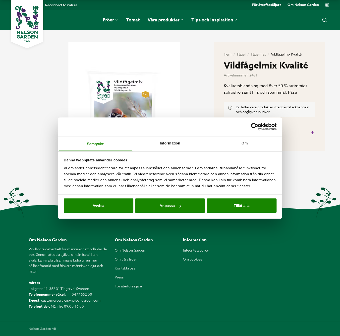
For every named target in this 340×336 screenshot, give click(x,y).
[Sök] (324, 20)
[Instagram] (327, 5)
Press (119, 277)
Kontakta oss (125, 268)
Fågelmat (258, 54)
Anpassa (167, 205)
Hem (227, 54)
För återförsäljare (267, 4)
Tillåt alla (241, 205)
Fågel (241, 54)
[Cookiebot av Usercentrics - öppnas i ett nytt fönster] (255, 127)
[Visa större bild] (124, 116)
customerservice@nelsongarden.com (71, 300)
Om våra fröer (126, 259)
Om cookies (192, 259)
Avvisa (98, 205)
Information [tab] (170, 143)
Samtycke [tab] (95, 143)
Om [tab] (244, 143)
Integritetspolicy (196, 250)
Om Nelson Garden (303, 4)
